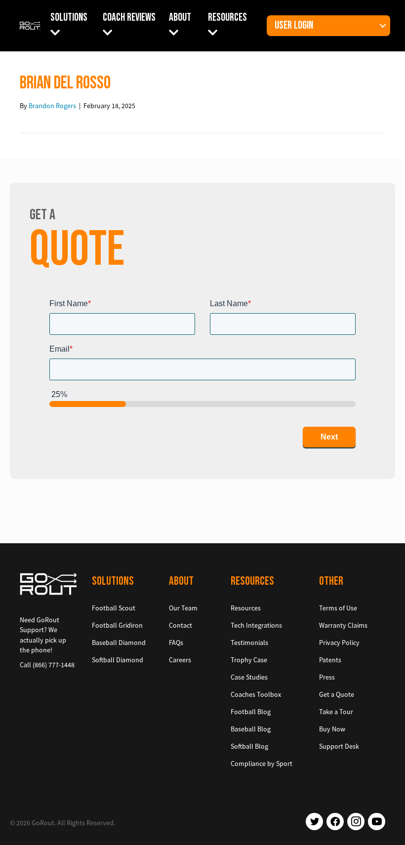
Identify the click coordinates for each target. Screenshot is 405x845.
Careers (180, 659)
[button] (382, 25)
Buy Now (332, 728)
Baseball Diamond (119, 642)
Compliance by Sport (261, 763)
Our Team (183, 608)
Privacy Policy (339, 642)
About (180, 17)
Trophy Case (249, 659)
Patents (330, 659)
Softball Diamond (117, 659)
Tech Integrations (256, 625)
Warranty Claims (343, 625)
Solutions (68, 17)
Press (327, 677)
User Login (294, 25)
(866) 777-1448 (54, 664)
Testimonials (249, 642)
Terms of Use (338, 608)
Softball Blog (249, 746)
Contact (180, 625)
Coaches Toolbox (256, 694)
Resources (227, 17)
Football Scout (113, 608)
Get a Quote (336, 694)
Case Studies (249, 677)
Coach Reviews (129, 17)
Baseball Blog (251, 728)
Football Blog (251, 711)
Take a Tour (336, 711)
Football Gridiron (117, 625)
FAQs (176, 642)
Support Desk (339, 746)
